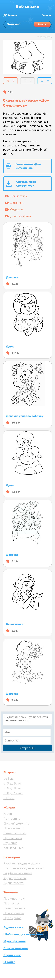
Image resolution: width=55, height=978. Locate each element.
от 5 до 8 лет (12, 788)
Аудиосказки (13, 927)
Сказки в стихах (14, 833)
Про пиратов (12, 918)
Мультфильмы (14, 941)
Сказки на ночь (14, 908)
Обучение (10, 843)
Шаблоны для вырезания (23, 934)
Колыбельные (13, 848)
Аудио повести (13, 883)
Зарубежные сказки (17, 873)
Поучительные (13, 913)
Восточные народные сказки (23, 868)
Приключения (13, 828)
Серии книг (12, 955)
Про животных (13, 899)
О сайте (9, 962)
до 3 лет (9, 779)
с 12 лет (8, 798)
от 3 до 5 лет (12, 783)
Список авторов (15, 948)
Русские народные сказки (21, 863)
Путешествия (12, 838)
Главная (12, 15)
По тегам (47, 15)
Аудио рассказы (14, 878)
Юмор (7, 814)
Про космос (11, 903)
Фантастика (11, 819)
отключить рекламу (44, 37)
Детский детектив (16, 823)
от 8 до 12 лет (13, 793)
